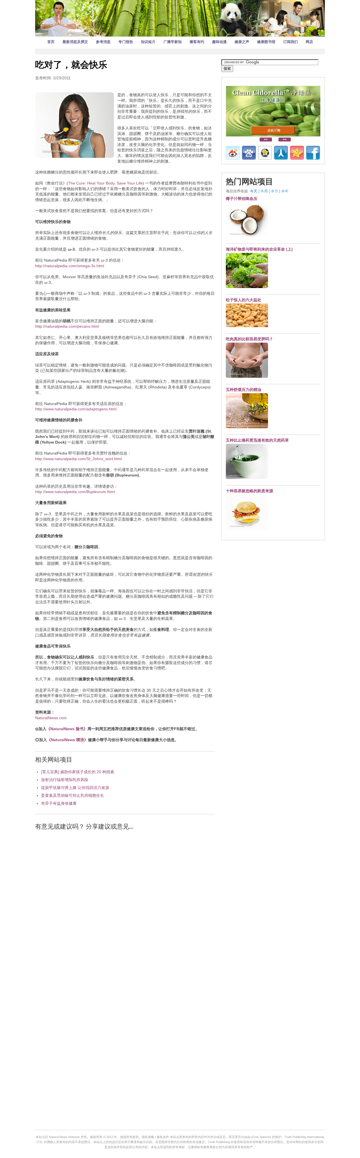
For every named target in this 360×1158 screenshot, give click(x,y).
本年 (285, 191)
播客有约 (197, 42)
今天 (253, 191)
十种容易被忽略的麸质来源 (249, 491)
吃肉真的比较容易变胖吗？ (249, 339)
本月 (274, 191)
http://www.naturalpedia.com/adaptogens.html (75, 409)
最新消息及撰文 (75, 42)
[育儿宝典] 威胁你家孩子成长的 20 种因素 (77, 772)
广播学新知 (172, 42)
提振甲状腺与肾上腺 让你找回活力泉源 (75, 787)
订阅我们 (290, 42)
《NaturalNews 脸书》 (66, 729)
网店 (309, 42)
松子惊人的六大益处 (243, 300)
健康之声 (242, 42)
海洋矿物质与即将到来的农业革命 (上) (259, 249)
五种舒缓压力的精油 (243, 389)
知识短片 (148, 42)
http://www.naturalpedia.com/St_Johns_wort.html (78, 459)
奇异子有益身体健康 (58, 803)
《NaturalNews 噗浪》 (67, 739)
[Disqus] (125, 906)
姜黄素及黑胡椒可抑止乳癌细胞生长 (72, 795)
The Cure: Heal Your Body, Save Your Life (105, 183)
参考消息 (103, 42)
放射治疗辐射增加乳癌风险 (64, 779)
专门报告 (125, 42)
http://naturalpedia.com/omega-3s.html (69, 266)
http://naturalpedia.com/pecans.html (67, 326)
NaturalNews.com (51, 718)
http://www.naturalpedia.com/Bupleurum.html (75, 491)
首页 (51, 42)
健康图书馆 (266, 42)
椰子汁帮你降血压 (241, 198)
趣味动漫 (219, 42)
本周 (264, 191)
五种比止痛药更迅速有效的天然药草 (257, 440)
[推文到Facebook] (313, 153)
